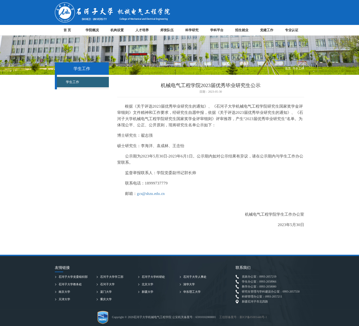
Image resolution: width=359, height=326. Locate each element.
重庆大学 (106, 299)
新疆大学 (147, 291)
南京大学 (64, 291)
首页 (288, 68)
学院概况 (92, 30)
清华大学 (189, 284)
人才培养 (142, 30)
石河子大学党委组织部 (73, 276)
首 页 (67, 30)
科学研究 (192, 30)
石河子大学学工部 (111, 276)
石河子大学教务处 (70, 284)
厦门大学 (106, 291)
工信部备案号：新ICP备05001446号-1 (243, 317)
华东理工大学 (192, 291)
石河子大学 (107, 284)
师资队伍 (167, 30)
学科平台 (217, 30)
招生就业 (241, 30)
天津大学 (64, 299)
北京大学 (147, 284)
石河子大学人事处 (195, 276)
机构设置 (117, 30)
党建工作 (266, 30)
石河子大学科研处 (153, 276)
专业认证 (291, 30)
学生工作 (298, 68)
